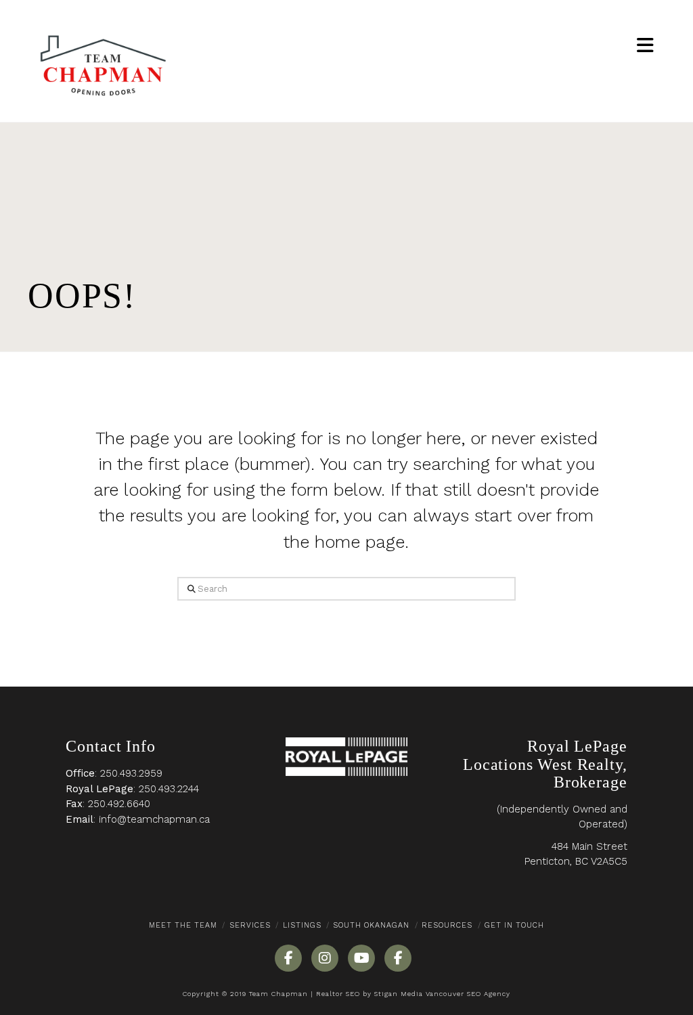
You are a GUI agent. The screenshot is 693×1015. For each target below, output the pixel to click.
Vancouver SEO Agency (468, 993)
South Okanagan (371, 925)
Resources (447, 925)
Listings (302, 925)
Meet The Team (183, 925)
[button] (645, 45)
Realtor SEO (338, 993)
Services (250, 925)
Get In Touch (514, 925)
